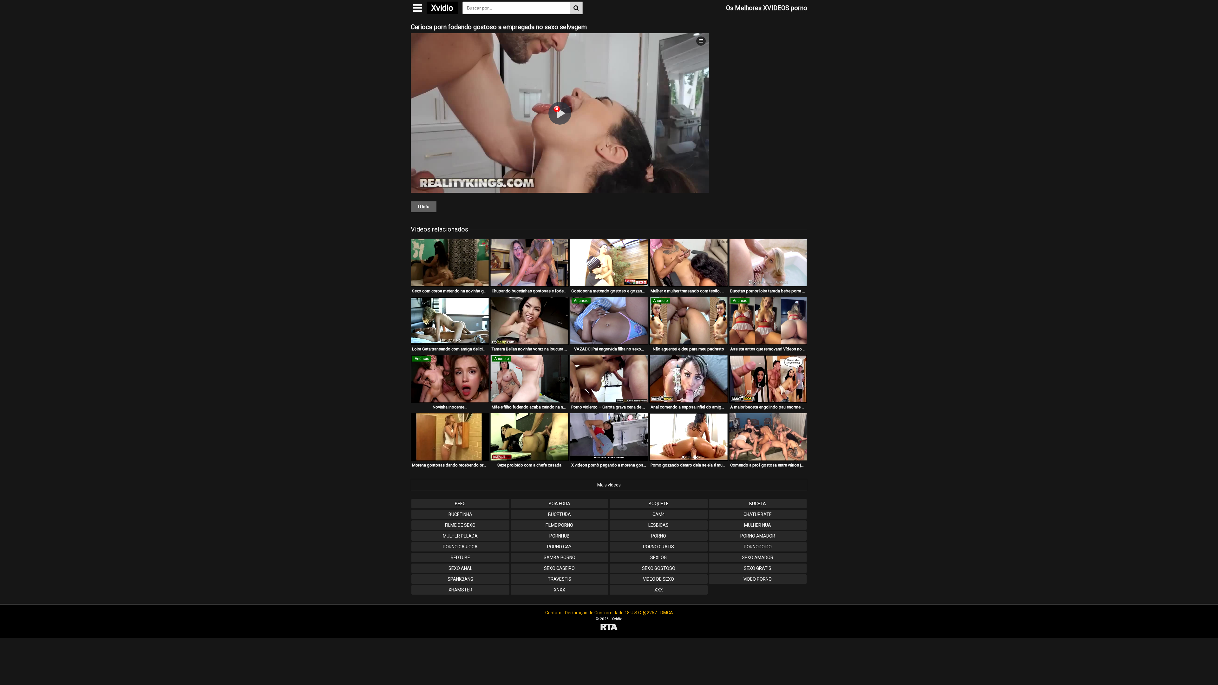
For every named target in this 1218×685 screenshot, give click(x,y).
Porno (658, 535)
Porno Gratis (658, 546)
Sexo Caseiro (559, 568)
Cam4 (658, 514)
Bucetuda (559, 514)
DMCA (666, 612)
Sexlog (658, 557)
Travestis (559, 579)
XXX (658, 589)
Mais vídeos (609, 484)
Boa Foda (559, 503)
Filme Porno (559, 525)
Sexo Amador (757, 557)
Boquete (659, 503)
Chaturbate (757, 514)
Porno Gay (559, 546)
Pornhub (559, 535)
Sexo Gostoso (658, 568)
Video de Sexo (658, 579)
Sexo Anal (460, 568)
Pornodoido (758, 546)
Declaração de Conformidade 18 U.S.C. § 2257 (611, 612)
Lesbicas (658, 525)
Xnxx (559, 589)
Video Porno (757, 579)
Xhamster (460, 589)
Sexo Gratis (757, 568)
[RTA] (609, 627)
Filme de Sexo (460, 525)
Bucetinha (460, 514)
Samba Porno (559, 557)
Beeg (460, 503)
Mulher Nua (757, 525)
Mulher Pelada (460, 535)
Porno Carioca (460, 546)
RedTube (460, 557)
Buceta (757, 503)
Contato (553, 612)
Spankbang (460, 579)
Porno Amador (757, 535)
